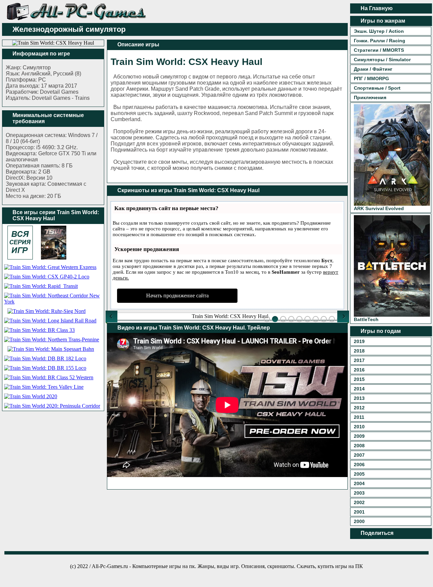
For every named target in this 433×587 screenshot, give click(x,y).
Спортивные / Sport (377, 88)
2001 (359, 512)
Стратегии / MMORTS (379, 50)
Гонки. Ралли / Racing (379, 40)
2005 (359, 474)
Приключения (370, 97)
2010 (359, 426)
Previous (111, 316)
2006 (359, 464)
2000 (359, 521)
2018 (359, 351)
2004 (359, 483)
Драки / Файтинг (373, 69)
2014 (359, 388)
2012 (359, 407)
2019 (359, 341)
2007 (359, 455)
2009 (359, 436)
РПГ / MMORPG (371, 78)
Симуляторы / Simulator (382, 59)
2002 (359, 502)
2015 (359, 379)
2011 (359, 417)
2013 (359, 398)
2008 (359, 445)
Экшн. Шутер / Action (379, 31)
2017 (359, 360)
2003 (359, 493)
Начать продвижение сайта (177, 295)
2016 (359, 369)
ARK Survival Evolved (379, 208)
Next (343, 316)
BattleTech (366, 319)
